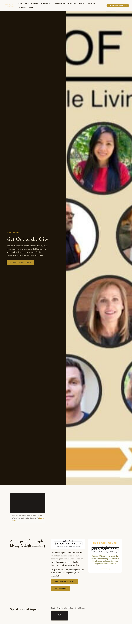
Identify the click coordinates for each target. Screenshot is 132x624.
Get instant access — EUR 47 (20, 262)
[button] (59, 615)
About (31, 7)
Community (91, 3)
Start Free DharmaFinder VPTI (117, 5)
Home (20, 3)
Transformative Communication (65, 3)
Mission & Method (31, 3)
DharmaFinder (46, 3)
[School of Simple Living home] (8, 5)
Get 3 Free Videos (60, 588)
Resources (22, 7)
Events (81, 3)
